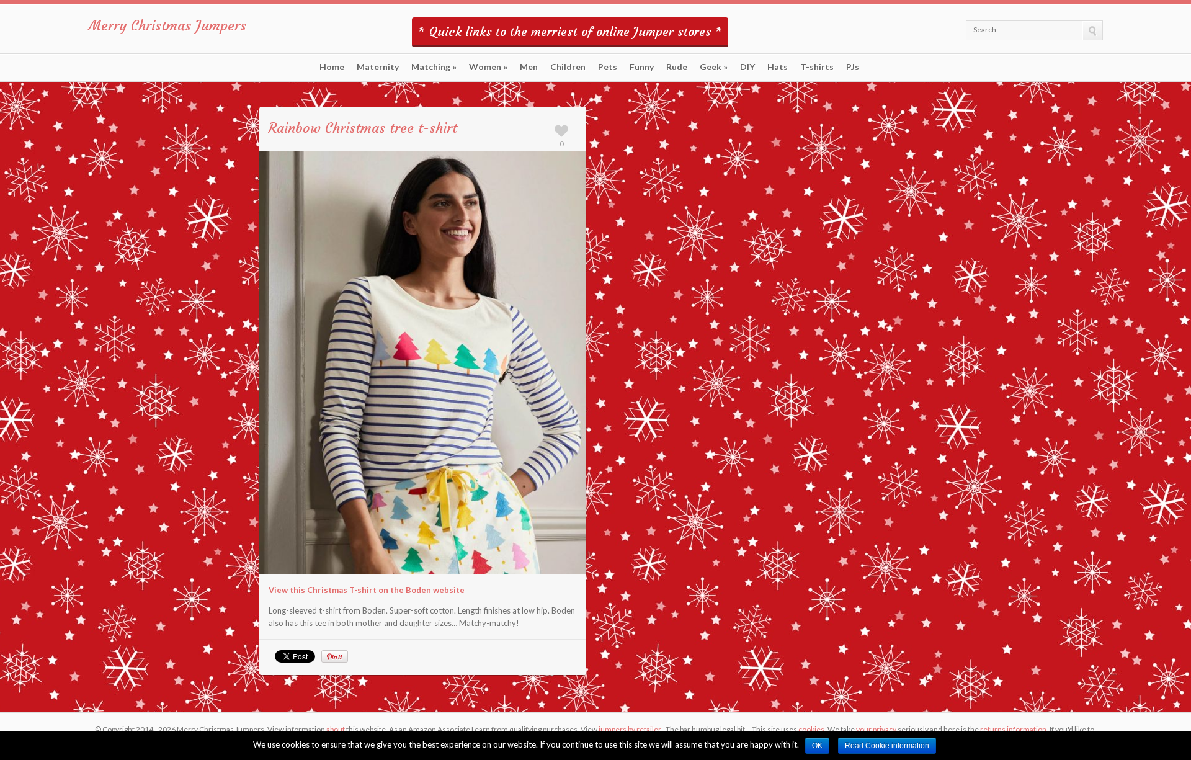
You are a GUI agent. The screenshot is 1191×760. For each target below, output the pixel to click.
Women (488, 67)
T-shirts (817, 67)
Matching (434, 67)
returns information (1013, 729)
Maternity (378, 67)
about (335, 729)
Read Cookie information (887, 745)
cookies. (812, 729)
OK (817, 745)
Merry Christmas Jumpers (167, 25)
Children (568, 67)
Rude (676, 67)
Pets (607, 67)
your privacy (876, 729)
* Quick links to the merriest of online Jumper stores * (570, 31)
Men (529, 67)
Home (331, 67)
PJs (852, 67)
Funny (642, 67)
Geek (714, 67)
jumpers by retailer (630, 729)
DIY (747, 67)
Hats (777, 67)
